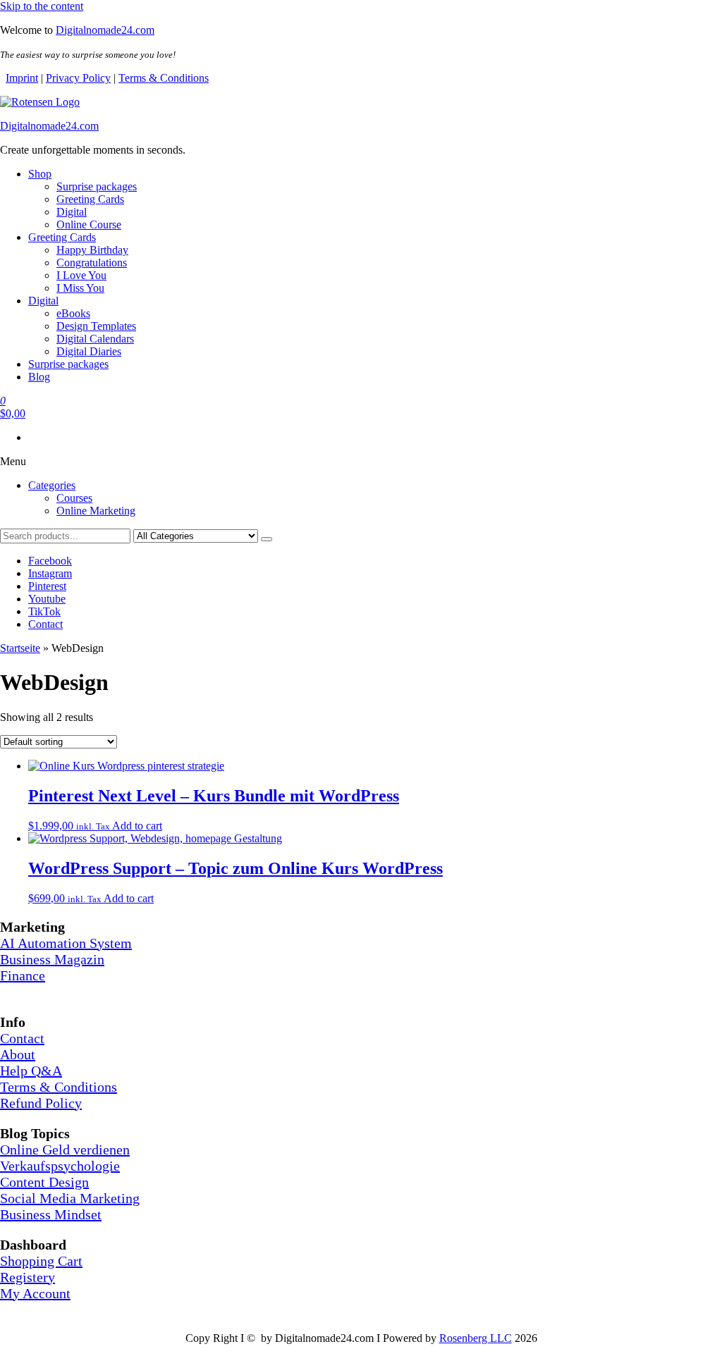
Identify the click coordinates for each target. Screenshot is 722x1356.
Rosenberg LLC (475, 1338)
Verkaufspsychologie (60, 1165)
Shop (39, 174)
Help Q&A (31, 1070)
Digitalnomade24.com (105, 30)
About (17, 1054)
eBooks (73, 313)
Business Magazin (52, 959)
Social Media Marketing (70, 1198)
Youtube (47, 599)
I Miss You (80, 288)
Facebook (50, 561)
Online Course (88, 224)
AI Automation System (66, 943)
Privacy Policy (78, 78)
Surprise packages (96, 186)
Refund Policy (41, 1103)
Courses (74, 498)
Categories (51, 485)
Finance (22, 975)
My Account (35, 1293)
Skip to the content (41, 6)
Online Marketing (95, 511)
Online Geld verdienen (65, 1149)
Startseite (20, 648)
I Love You (81, 275)
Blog (39, 377)
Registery (27, 1277)
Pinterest (47, 586)
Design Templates (96, 326)
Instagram (50, 573)
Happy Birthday (92, 250)
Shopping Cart (41, 1261)
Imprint (22, 78)
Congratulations (91, 263)
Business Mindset (51, 1214)
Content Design (44, 1182)
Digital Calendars (95, 339)
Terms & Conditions (163, 78)
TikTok (44, 611)
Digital (71, 212)
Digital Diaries (88, 351)
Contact (45, 624)
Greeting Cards (90, 199)
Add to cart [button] (137, 826)
